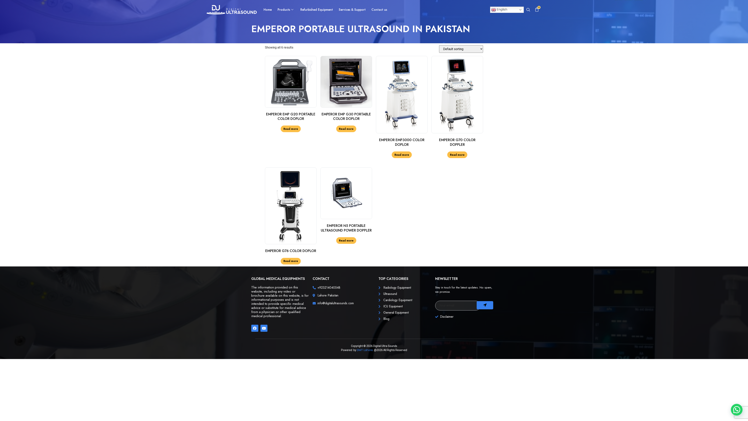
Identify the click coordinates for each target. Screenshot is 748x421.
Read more (290, 129)
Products (284, 9)
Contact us (379, 9)
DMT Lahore (365, 350)
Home (268, 9)
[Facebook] (254, 328)
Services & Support (352, 9)
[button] (528, 10)
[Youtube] (263, 328)
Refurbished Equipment (316, 9)
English (501, 9)
